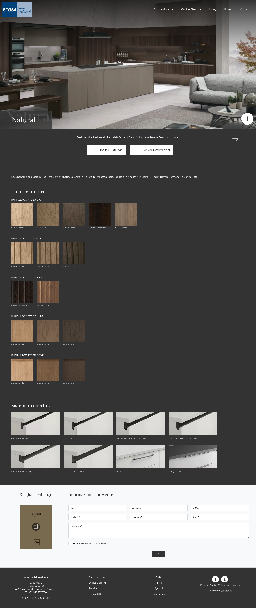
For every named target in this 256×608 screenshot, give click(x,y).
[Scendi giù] (247, 119)
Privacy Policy (101, 543)
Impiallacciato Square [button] (27, 316)
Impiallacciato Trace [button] (26, 238)
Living (212, 9)
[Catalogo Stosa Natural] (36, 527)
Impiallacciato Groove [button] (27, 355)
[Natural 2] (235, 139)
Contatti (245, 9)
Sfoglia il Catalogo (110, 150)
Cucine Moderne (163, 9)
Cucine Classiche (191, 9)
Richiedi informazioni (155, 150)
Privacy (204, 585)
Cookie (213, 585)
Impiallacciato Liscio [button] (26, 199)
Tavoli (159, 583)
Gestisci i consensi (230, 585)
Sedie (158, 577)
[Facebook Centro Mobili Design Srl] (215, 579)
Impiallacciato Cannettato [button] (30, 277)
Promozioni (159, 594)
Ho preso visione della (90, 543)
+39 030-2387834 (38, 592)
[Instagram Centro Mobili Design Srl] (224, 579)
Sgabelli (159, 588)
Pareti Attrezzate (97, 588)
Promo (228, 9)
